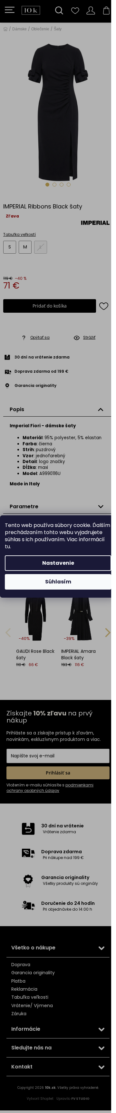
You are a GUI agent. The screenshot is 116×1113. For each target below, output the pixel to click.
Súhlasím (58, 581)
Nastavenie (58, 563)
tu (7, 546)
